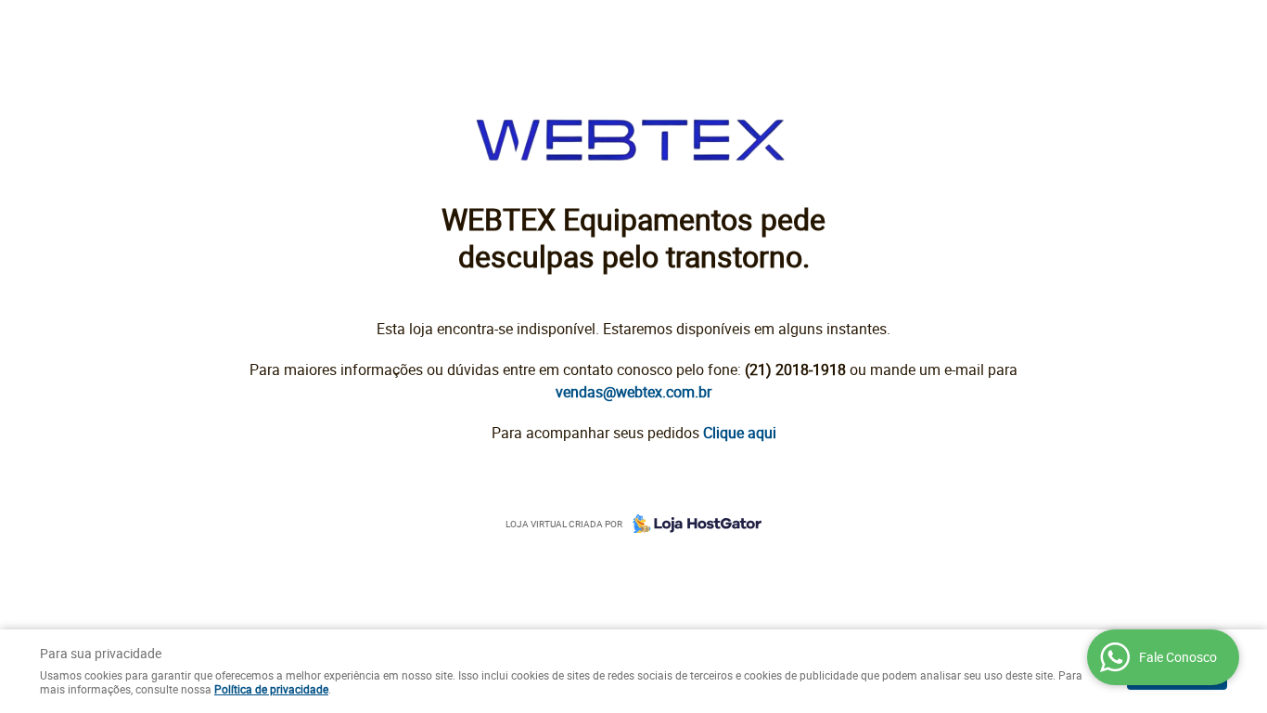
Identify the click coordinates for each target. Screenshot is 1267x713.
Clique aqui (739, 432)
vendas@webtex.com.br (633, 392)
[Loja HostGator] (691, 523)
